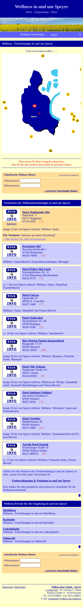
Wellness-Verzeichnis (32, 34)
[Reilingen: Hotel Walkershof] (11, 327)
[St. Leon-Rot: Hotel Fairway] (11, 305)
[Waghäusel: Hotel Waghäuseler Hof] (11, 220)
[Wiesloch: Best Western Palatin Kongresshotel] (11, 350)
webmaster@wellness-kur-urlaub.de (64, 598)
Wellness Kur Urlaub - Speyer (66, 587)
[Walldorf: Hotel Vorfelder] (11, 428)
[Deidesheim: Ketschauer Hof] (11, 256)
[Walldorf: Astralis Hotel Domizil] (11, 454)
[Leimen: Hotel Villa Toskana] (11, 376)
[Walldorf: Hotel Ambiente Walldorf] (11, 402)
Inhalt (54, 34)
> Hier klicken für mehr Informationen (24, 238)
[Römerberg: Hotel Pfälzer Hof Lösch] (11, 279)
